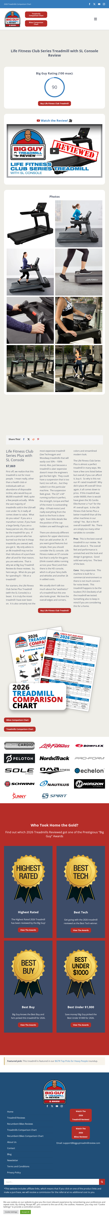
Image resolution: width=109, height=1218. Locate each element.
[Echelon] (89, 767)
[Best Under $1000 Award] (81, 949)
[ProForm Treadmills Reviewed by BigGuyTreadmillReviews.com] (89, 754)
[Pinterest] (38, 439)
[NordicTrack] (54, 754)
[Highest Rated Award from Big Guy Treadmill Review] (28, 854)
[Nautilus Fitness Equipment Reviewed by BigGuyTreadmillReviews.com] (54, 780)
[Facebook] (23, 439)
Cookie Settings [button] (11, 1212)
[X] (28, 439)
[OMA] (54, 767)
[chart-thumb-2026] (54, 625)
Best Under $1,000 (81, 1007)
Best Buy (28, 1007)
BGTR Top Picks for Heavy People (71, 1061)
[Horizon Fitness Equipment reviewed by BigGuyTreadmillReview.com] (89, 780)
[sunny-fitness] (19, 792)
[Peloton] (19, 754)
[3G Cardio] (19, 742)
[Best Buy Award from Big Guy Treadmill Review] (28, 949)
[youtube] (99, 4)
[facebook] (90, 4)
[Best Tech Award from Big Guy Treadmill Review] (81, 854)
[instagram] (104, 4)
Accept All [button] (25, 1212)
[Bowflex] (89, 742)
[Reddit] (33, 439)
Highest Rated (28, 912)
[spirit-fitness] (54, 792)
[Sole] (19, 767)
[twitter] (94, 4)
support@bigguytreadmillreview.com (81, 1143)
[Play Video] (54, 151)
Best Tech (81, 912)
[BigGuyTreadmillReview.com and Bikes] (12, 11)
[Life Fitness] (54, 742)
